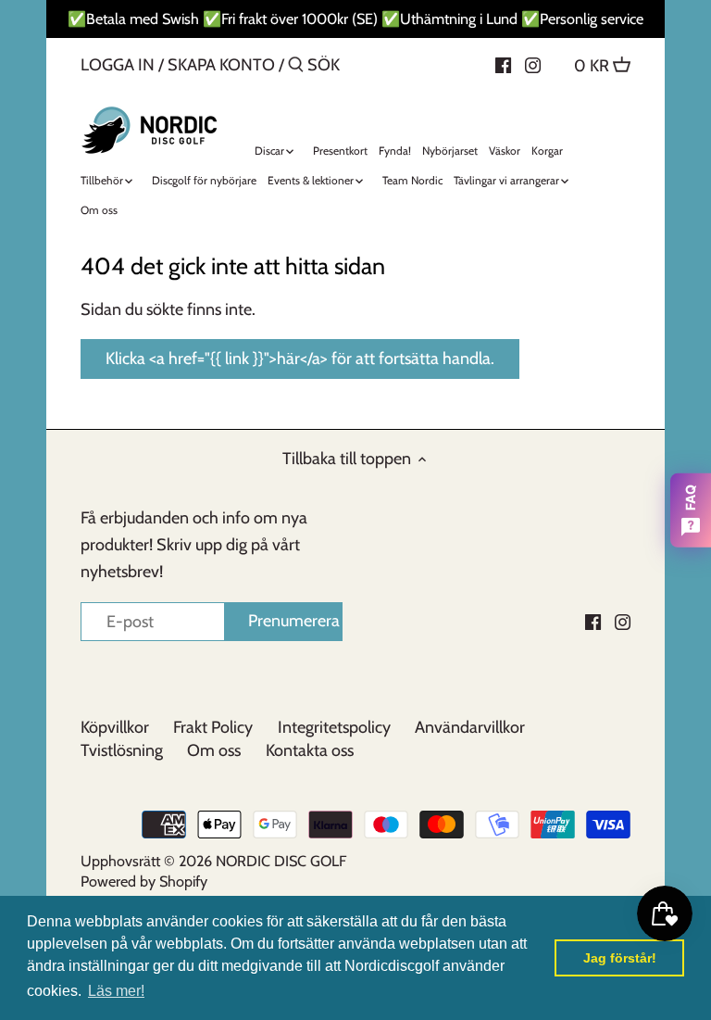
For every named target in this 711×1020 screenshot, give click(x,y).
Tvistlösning (122, 750)
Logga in (118, 65)
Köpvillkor (115, 727)
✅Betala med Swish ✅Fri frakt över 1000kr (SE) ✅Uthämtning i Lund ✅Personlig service (355, 18)
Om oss (214, 750)
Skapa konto (221, 65)
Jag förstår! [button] (619, 958)
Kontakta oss (310, 750)
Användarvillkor (470, 727)
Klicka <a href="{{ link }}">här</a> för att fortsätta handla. (300, 358)
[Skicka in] (296, 67)
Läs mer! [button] (116, 991)
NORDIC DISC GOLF (281, 860)
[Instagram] (533, 64)
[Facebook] (503, 64)
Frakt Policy (213, 727)
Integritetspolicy (334, 727)
